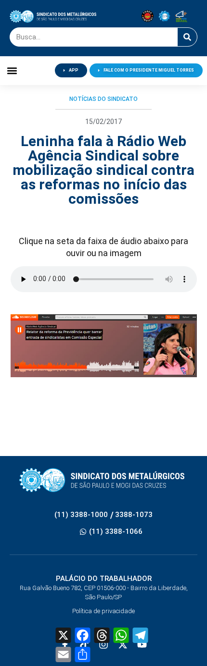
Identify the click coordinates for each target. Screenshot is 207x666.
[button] (12, 70)
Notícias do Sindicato (103, 99)
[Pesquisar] (187, 37)
